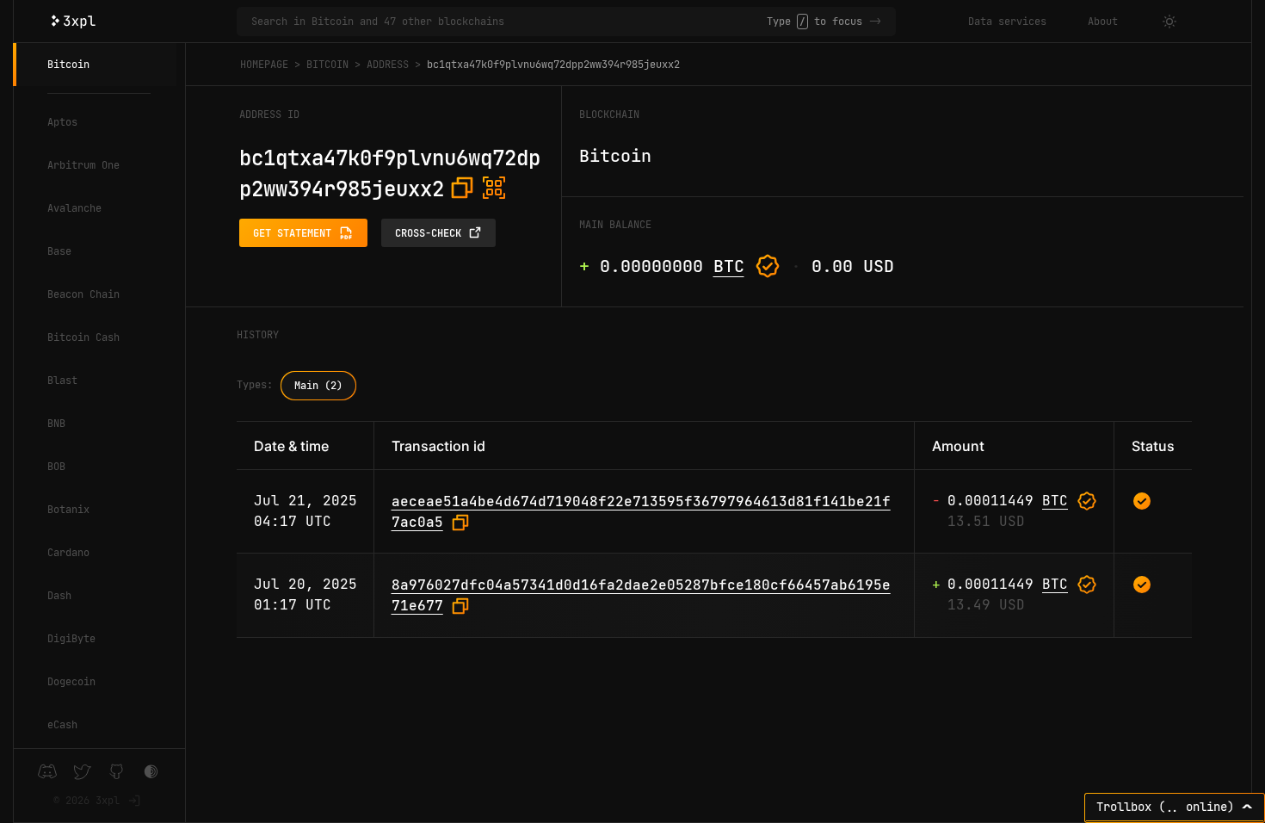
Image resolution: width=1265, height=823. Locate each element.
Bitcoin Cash (83, 337)
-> (875, 21)
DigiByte (71, 639)
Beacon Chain (83, 294)
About (1103, 21)
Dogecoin (71, 682)
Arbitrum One (83, 165)
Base (59, 251)
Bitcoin (68, 64)
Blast (62, 380)
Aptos (62, 122)
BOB (56, 466)
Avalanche (74, 208)
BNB (56, 423)
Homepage (264, 64)
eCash (62, 725)
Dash (59, 596)
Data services (1007, 21)
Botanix (68, 510)
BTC (728, 266)
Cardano (68, 553)
